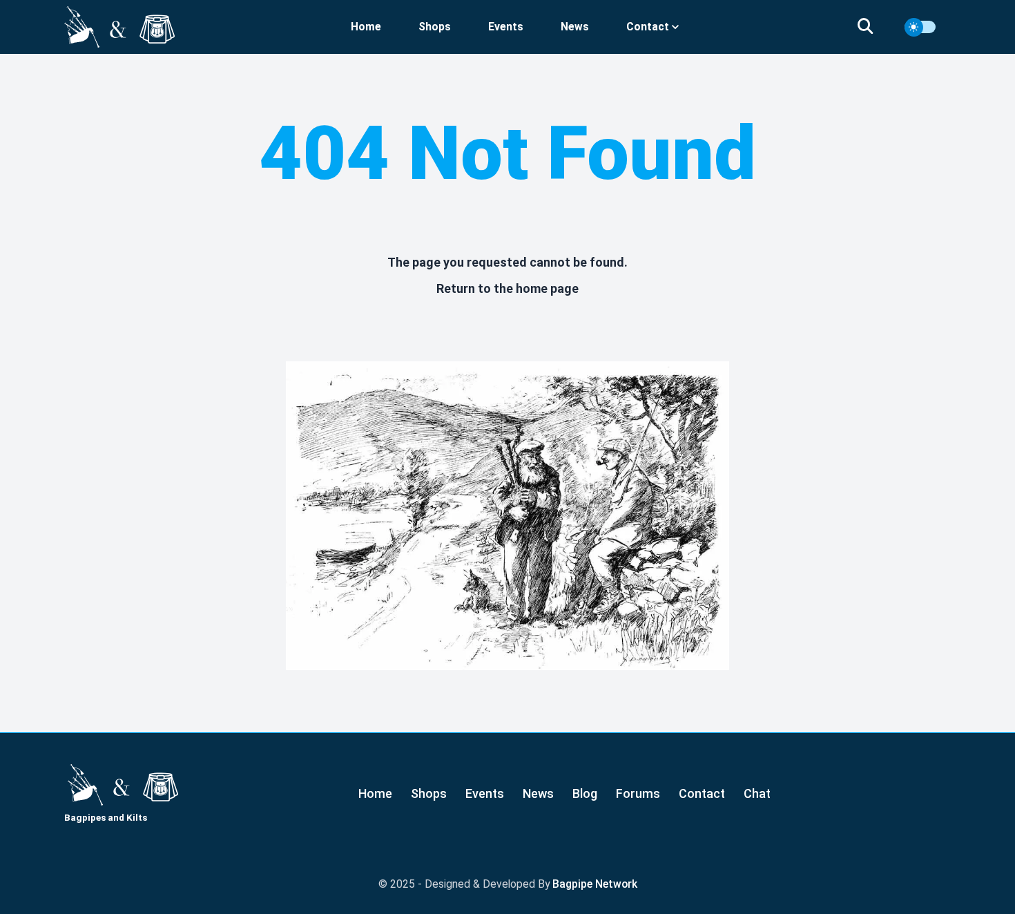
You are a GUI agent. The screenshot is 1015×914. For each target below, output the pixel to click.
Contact (702, 793)
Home (366, 26)
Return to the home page (507, 288)
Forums (638, 793)
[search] (873, 27)
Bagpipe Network (594, 884)
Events (505, 26)
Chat (757, 793)
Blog (584, 793)
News (575, 26)
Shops (434, 26)
